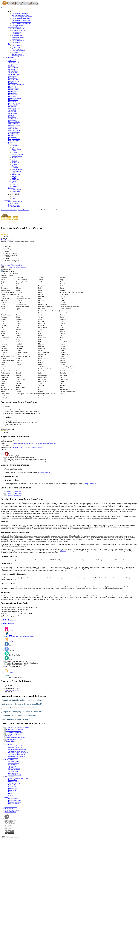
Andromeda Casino (14, 74)
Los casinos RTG (17, 45)
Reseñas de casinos (23, 210)
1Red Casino (12, 59)
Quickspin (15, 167)
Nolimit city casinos (18, 56)
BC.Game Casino (13, 79)
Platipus (14, 164)
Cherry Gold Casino (14, 122)
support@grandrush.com (12, 690)
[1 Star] (1, 234)
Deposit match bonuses (15, 201)
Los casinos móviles (18, 25)
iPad (26, 447)
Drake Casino (12, 137)
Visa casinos (15, 33)
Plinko (14, 198)
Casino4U (11, 115)
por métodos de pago (14, 27)
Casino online (9, 10)
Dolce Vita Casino (13, 134)
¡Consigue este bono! (44, 472)
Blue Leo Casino (13, 100)
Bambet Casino (12, 78)
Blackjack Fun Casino (14, 98)
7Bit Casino (11, 66)
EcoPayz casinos (13, 773)
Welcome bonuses (13, 203)
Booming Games (17, 156)
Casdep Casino (12, 110)
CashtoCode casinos (18, 37)
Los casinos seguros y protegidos (22, 18)
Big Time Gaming (17, 154)
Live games (11, 188)
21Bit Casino (12, 61)
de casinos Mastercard (18, 30)
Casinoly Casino (13, 118)
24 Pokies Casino (13, 62)
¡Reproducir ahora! (6, 240)
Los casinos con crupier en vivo (21, 23)
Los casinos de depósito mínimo (21, 22)
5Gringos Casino (13, 64)
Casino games (9, 142)
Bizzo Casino (12, 96)
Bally (13, 147)
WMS (14, 178)
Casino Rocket (12, 113)
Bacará (45, 443)
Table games (12, 181)
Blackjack (15, 184)
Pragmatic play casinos (19, 49)
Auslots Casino (12, 76)
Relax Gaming (16, 171)
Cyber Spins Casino (14, 132)
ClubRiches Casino (14, 125)
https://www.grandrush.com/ (17, 267)
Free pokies (15, 179)
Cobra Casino (12, 127)
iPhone (21, 447)
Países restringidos (16, 265)
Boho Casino (12, 101)
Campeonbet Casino (14, 108)
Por (9, 44)
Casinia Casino (12, 112)
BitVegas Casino (13, 95)
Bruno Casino (12, 106)
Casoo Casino (12, 120)
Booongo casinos (17, 54)
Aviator (14, 196)
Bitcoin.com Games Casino (16, 84)
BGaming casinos (17, 52)
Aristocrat (15, 145)
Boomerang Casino (14, 103)
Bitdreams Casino (13, 88)
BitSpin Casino (12, 91)
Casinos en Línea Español (9, 210)
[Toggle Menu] (1, 7)
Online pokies (12, 144)
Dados (40, 443)
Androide (16, 447)
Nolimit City (15, 162)
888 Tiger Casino (13, 67)
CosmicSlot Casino (14, 130)
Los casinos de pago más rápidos (21, 20)
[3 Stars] (4, 234)
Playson (14, 166)
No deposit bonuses (14, 206)
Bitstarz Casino (12, 93)
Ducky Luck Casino (14, 139)
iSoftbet (14, 161)
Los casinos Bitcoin (18, 28)
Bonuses (7, 200)
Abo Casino (11, 69)
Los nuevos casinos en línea (20, 15)
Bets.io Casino (12, 83)
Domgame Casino (13, 135)
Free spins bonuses (13, 205)
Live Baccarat (16, 193)
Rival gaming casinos (18, 50)
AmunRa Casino (13, 72)
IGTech (14, 159)
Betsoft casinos (16, 47)
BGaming (15, 152)
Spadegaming (16, 174)
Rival (13, 173)
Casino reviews (9, 57)
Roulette (14, 183)
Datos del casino (6, 265)
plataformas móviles (37, 447)
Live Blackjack (16, 190)
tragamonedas (17, 443)
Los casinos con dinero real (20, 13)
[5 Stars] (7, 234)
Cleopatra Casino (13, 123)
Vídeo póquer (52, 443)
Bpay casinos (16, 39)
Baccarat (14, 186)
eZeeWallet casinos (17, 35)
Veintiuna (25, 443)
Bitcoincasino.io (13, 86)
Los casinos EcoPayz (18, 40)
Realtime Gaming (17, 169)
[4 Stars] (5, 234)
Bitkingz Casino (13, 89)
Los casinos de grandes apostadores (22, 17)
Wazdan (14, 176)
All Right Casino (13, 71)
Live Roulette (16, 191)
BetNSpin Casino (13, 81)
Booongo (15, 157)
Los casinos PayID (17, 42)
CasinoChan (12, 117)
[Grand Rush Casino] (10, 224)
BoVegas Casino (13, 105)
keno (35, 443)
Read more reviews (14, 140)
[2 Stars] (2, 234)
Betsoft (14, 151)
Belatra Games (16, 149)
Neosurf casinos (16, 32)
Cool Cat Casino (13, 128)
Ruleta (31, 443)
